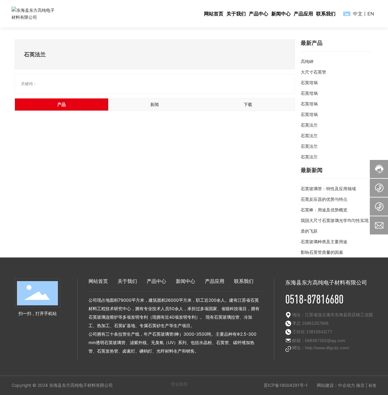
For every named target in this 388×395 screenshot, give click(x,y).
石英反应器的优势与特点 (324, 199)
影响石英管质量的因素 (322, 252)
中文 (358, 14)
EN (370, 14)
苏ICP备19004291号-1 (285, 385)
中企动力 (346, 385)
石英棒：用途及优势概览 (324, 209)
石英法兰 (309, 125)
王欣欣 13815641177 (312, 331)
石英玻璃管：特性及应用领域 (328, 188)
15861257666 (315, 323)
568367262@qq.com (325, 340)
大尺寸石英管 (313, 72)
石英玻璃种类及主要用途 (324, 241)
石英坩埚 (309, 82)
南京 (360, 385)
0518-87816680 (314, 299)
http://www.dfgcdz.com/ (327, 347)
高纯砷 (307, 61)
